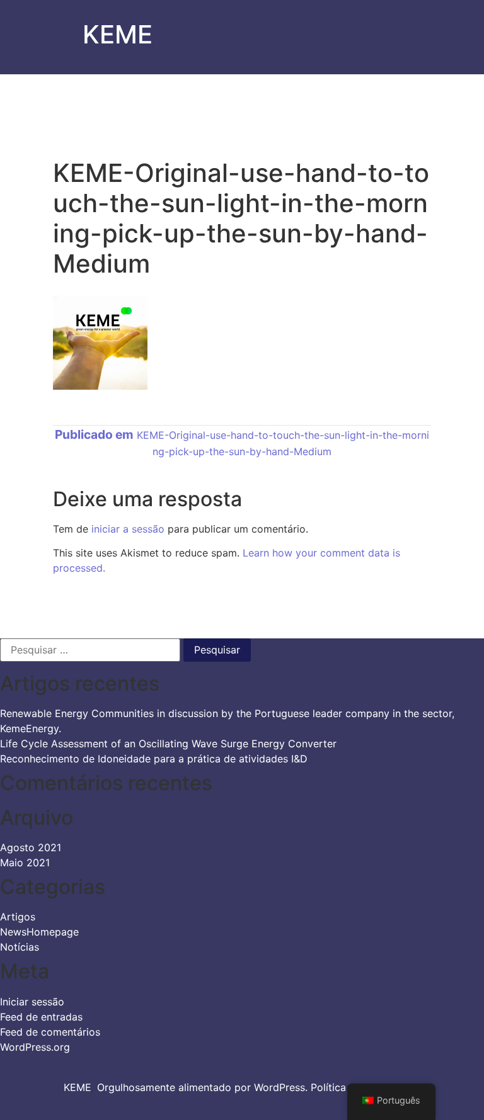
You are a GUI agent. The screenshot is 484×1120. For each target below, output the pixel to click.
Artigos (17, 916)
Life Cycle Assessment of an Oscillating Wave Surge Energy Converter (168, 743)
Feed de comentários (50, 1032)
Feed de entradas (41, 1016)
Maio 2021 (25, 862)
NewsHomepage (39, 931)
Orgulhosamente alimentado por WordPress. (204, 1087)
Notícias (19, 947)
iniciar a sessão (127, 529)
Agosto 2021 (30, 847)
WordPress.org (35, 1047)
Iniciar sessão (32, 1001)
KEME (118, 34)
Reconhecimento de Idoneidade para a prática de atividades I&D (154, 758)
